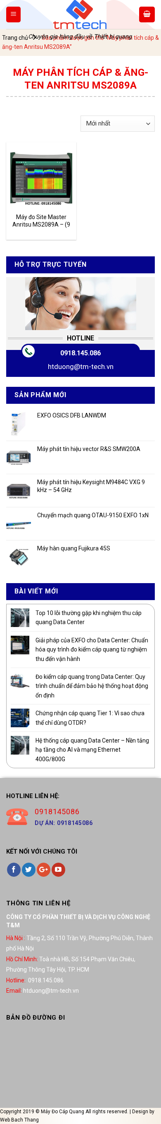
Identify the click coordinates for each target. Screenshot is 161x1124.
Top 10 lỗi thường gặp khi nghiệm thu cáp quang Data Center (89, 617)
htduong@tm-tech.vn (81, 366)
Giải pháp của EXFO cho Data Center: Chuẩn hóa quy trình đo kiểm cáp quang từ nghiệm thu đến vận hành (92, 649)
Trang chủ (15, 37)
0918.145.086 (80, 353)
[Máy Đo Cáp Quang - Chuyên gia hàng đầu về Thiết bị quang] (80, 14)
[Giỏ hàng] (147, 14)
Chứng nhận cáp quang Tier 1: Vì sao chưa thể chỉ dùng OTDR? (90, 718)
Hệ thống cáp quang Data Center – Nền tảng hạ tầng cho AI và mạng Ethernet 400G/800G (92, 749)
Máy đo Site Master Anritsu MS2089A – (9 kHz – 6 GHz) (41, 221)
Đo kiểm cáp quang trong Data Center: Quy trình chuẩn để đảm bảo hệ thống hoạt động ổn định (92, 686)
